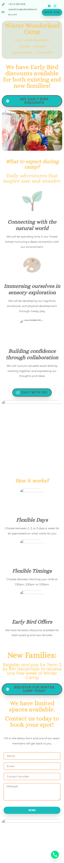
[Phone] (55, 855)
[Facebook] (49, 6)
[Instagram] (55, 6)
